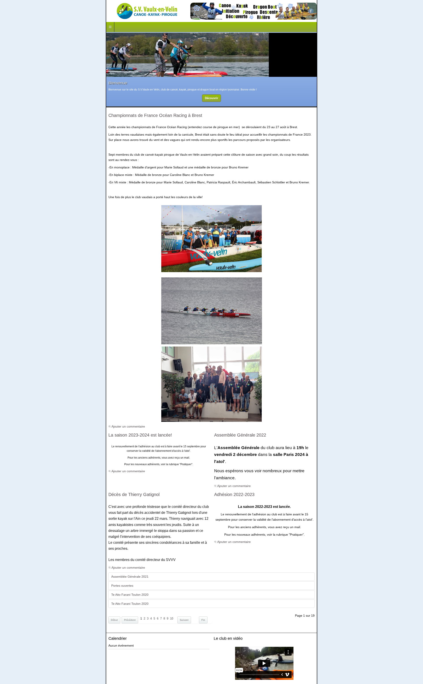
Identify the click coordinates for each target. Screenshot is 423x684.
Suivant (78, 567)
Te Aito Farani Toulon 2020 (24, 542)
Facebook (416, 11)
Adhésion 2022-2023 (237, 465)
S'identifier (227, 674)
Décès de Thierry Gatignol (28, 465)
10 (65, 565)
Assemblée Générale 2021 (24, 523)
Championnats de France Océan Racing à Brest (49, 116)
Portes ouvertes (17, 533)
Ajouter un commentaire (22, 417)
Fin (97, 567)
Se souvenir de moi (232, 666)
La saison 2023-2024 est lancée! (34, 425)
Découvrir (211, 98)
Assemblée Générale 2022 (243, 425)
